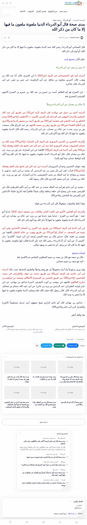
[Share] (27, 522)
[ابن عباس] (52, 438)
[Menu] (43, 522)
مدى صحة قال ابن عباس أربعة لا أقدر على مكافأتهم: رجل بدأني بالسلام (44, 442)
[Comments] (10, 522)
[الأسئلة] (22, 11)
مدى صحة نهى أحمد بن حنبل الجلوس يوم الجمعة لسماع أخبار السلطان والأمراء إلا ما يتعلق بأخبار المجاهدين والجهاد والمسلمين (16, 404)
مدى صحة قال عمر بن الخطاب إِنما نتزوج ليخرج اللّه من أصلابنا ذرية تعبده (44, 404)
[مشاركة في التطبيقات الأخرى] (37, 345)
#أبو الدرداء (80, 339)
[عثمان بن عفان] (54, 479)
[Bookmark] (6, 3)
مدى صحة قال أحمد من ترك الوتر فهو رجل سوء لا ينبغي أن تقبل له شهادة (18, 379)
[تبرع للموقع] (52, 11)
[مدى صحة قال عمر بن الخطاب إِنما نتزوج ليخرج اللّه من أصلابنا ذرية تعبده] (43, 392)
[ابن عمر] (55, 454)
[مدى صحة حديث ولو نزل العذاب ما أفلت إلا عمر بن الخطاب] (43, 367)
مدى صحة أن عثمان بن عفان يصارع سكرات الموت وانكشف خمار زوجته (43, 484)
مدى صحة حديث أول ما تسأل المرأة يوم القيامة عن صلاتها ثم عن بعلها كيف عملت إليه (43, 474)
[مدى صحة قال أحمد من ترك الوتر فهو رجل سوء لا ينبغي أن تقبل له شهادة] (16, 367)
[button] (73, 345)
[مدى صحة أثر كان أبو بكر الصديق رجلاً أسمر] (70, 392)
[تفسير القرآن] (41, 11)
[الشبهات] (30, 11)
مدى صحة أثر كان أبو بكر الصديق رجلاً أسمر (72, 403)
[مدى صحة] (63, 11)
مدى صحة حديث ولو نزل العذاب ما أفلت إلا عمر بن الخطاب (44, 378)
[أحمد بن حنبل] (54, 461)
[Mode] (3, 3)
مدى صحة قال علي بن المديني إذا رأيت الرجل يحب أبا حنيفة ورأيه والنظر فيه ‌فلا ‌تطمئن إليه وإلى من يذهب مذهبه (71, 379)
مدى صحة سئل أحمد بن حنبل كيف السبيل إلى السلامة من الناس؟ (43, 465)
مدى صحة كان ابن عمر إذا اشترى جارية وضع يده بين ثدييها (46, 457)
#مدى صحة (70, 339)
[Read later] (8, 37)
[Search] (10, 3)
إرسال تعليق (43, 422)
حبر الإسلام (73, 514)
